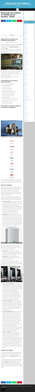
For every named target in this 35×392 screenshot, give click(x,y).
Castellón (25, 49)
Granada (25, 60)
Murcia (25, 88)
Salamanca (26, 97)
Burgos (25, 41)
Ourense (25, 92)
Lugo (25, 81)
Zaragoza (25, 120)
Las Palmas (26, 75)
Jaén (25, 71)
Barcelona (26, 39)
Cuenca (25, 56)
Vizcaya (25, 116)
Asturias (25, 34)
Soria (25, 105)
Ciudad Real (26, 52)
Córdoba (25, 54)
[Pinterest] (19, 21)
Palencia (25, 94)
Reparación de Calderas (17, 3)
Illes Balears (26, 69)
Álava (25, 26)
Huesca (25, 67)
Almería (25, 32)
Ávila (25, 36)
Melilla (25, 86)
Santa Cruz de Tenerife (28, 99)
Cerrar (3, 389)
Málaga (25, 84)
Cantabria (26, 47)
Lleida (25, 79)
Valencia (25, 112)
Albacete (25, 28)
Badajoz (25, 37)
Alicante (25, 30)
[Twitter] (9, 21)
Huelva (25, 66)
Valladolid (26, 114)
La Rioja (25, 73)
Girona (25, 58)
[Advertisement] (11, 28)
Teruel (25, 109)
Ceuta (25, 51)
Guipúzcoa (26, 64)
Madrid (25, 82)
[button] (17, 9)
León (25, 77)
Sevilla (6, 384)
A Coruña (25, 24)
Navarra (25, 90)
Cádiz (25, 45)
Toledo (25, 111)
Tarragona (26, 107)
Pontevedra (26, 96)
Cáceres (25, 43)
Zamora (25, 118)
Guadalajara (26, 62)
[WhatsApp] (14, 21)
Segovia (25, 101)
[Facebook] (3, 21)
